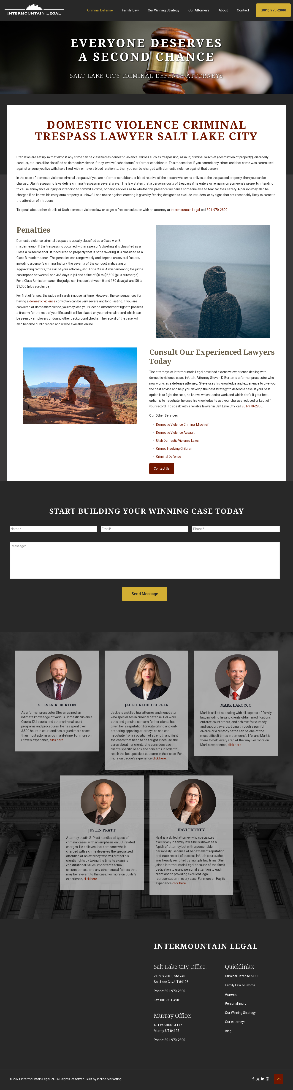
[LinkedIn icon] (262, 1079)
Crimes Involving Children (174, 448)
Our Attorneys (235, 1022)
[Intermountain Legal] (34, 10)
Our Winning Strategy (240, 1013)
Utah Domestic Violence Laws (177, 440)
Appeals (231, 994)
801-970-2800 (217, 210)
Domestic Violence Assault (175, 432)
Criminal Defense (168, 456)
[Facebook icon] (253, 1079)
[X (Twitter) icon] (258, 1079)
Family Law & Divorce (240, 985)
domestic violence (42, 301)
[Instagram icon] (267, 1079)
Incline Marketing (109, 1079)
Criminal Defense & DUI (241, 976)
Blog (228, 1031)
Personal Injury (235, 1003)
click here (56, 740)
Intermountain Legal (185, 210)
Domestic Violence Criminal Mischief (182, 424)
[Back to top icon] (278, 1079)
